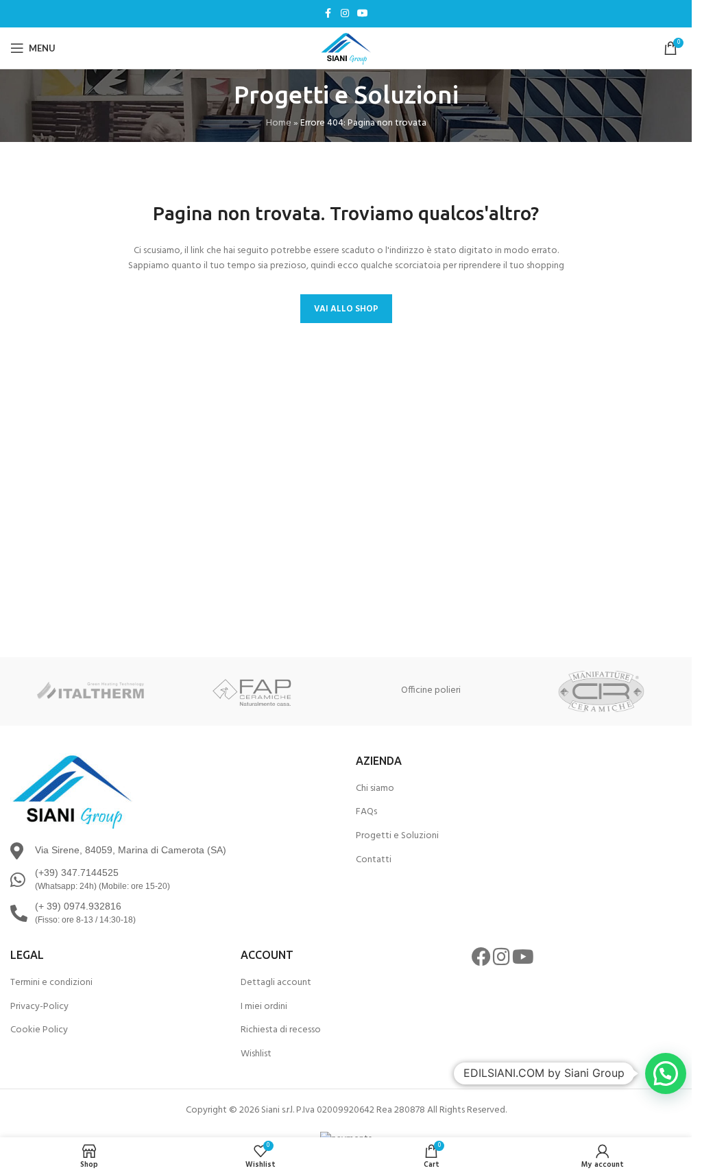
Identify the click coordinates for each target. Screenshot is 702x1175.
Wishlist (256, 1054)
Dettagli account (276, 983)
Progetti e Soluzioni (397, 836)
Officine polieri (431, 690)
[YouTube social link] (362, 14)
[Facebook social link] (328, 14)
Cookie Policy (39, 1030)
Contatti (373, 860)
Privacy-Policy (39, 1007)
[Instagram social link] (345, 14)
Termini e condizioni (51, 983)
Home (278, 123)
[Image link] (72, 790)
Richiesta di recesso (281, 1030)
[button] (665, 1073)
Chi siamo (375, 789)
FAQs (366, 812)
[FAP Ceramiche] (261, 691)
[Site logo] (346, 48)
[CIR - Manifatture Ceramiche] (601, 691)
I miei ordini (264, 1007)
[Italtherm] (90, 691)
